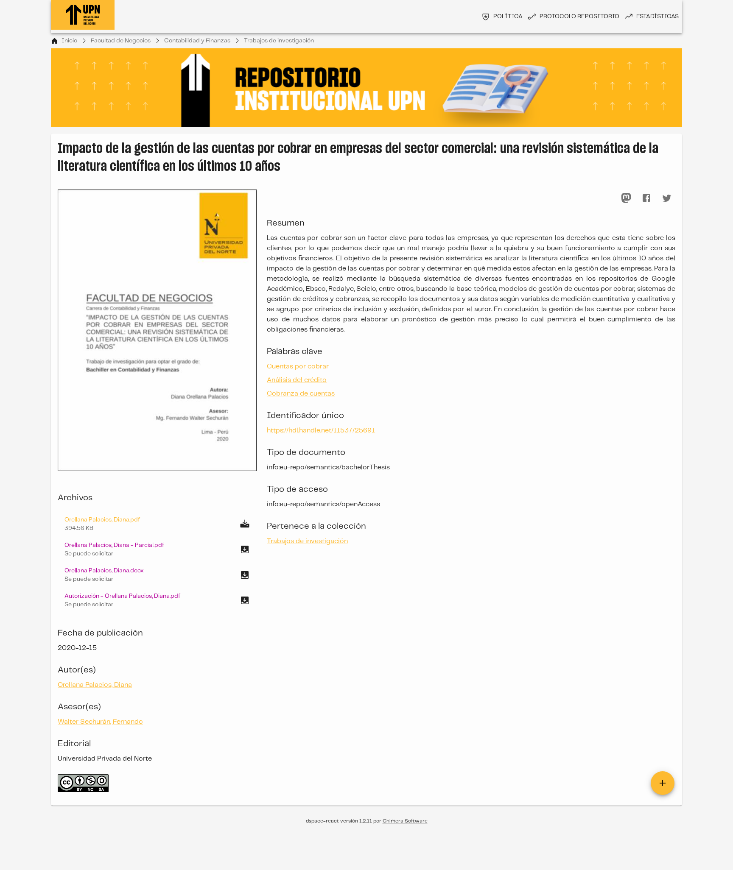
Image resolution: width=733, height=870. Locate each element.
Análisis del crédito (297, 380)
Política (508, 17)
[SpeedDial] (662, 783)
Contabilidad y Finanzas (197, 41)
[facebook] (646, 198)
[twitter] (666, 198)
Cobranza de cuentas (301, 393)
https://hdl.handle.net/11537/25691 (321, 430)
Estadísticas (657, 17)
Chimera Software (405, 821)
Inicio (69, 41)
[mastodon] (626, 198)
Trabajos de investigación (279, 41)
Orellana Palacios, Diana (95, 685)
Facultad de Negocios (121, 41)
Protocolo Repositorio (579, 17)
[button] (157, 549)
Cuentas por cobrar (298, 366)
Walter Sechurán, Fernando (100, 722)
